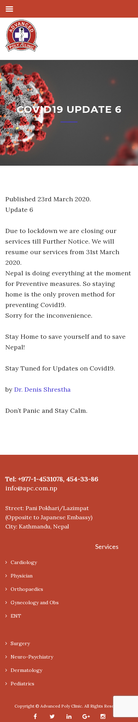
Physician (22, 576)
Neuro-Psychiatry (32, 657)
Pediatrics (22, 683)
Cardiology (24, 562)
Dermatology (26, 670)
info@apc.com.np (31, 488)
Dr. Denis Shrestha (42, 389)
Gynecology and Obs (35, 602)
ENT (16, 616)
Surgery (20, 643)
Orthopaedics (27, 589)
